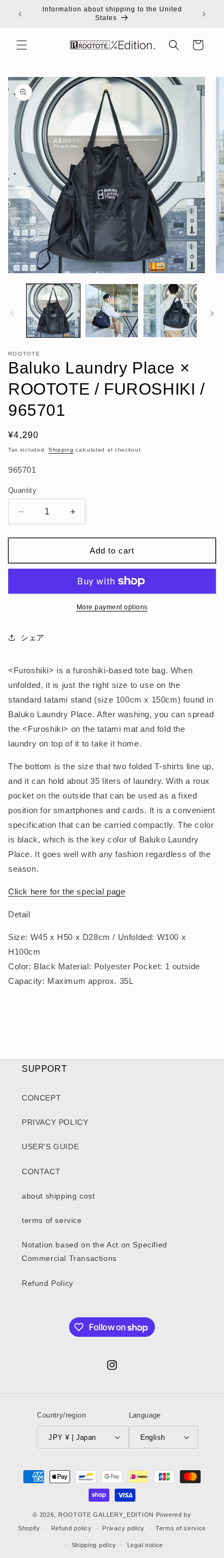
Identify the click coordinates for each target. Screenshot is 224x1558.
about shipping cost (58, 1196)
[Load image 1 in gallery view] (53, 310)
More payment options (112, 607)
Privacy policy (123, 1528)
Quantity (22, 490)
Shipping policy (94, 1545)
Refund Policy (47, 1283)
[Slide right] (212, 313)
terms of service (52, 1220)
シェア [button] (33, 637)
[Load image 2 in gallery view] (112, 310)
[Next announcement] (204, 14)
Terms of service (180, 1528)
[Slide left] (12, 313)
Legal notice (145, 1545)
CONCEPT (41, 1097)
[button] (22, 45)
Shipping (61, 450)
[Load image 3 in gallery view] (170, 310)
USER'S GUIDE (50, 1146)
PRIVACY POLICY (55, 1122)
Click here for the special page (67, 891)
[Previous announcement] (20, 14)
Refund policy (71, 1528)
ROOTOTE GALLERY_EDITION (106, 1514)
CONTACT (41, 1171)
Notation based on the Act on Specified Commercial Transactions (94, 1251)
